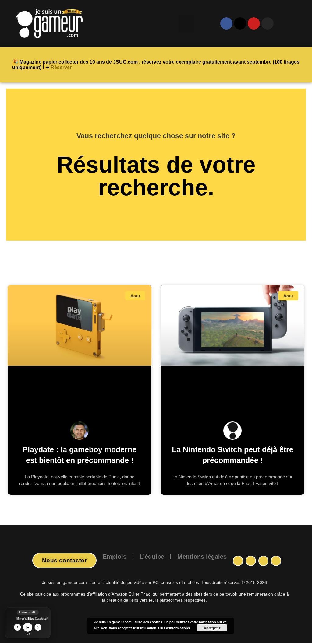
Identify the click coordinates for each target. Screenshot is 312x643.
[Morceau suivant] (38, 627)
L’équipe (152, 556)
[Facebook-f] (238, 561)
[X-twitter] (240, 23)
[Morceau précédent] (17, 627)
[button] (186, 23)
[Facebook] (226, 23)
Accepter (212, 628)
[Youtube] (254, 23)
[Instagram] (251, 561)
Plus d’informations (174, 628)
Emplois (114, 556)
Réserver (61, 67)
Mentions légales (202, 556)
